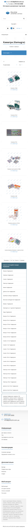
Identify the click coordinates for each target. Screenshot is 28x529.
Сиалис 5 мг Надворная (9, 345)
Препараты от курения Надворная (12, 308)
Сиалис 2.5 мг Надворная (9, 341)
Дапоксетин (19, 502)
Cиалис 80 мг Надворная (9, 365)
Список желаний (5, 490)
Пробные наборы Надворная (10, 295)
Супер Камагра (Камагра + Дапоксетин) (14, 250)
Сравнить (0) (22, 61)
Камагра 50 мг (14, 115)
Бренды (3, 467)
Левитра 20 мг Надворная (9, 369)
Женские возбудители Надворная (11, 299)
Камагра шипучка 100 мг (14, 223)
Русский (13, 24)
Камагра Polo (14, 142)
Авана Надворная (7, 287)
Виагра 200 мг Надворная (9, 336)
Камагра (16, 46)
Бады (16, 506)
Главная (11, 46)
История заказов (5, 488)
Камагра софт (14, 196)
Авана (13, 502)
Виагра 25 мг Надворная (9, 316)
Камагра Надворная (8, 275)
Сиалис (5, 502)
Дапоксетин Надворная (9, 291)
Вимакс (17, 504)
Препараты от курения (9, 506)
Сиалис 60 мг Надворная (9, 361)
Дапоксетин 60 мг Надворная (10, 390)
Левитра (9, 502)
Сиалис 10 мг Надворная (9, 349)
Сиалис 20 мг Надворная (9, 353)
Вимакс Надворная (8, 304)
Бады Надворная (7, 312)
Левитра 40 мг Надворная (9, 382)
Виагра (14, 501)
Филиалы (3, 471)
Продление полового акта (8, 454)
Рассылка (3, 493)
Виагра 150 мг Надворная (9, 332)
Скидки (3, 473)
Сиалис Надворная (8, 279)
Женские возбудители (8, 504)
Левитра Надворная (8, 283)
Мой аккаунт (4, 486)
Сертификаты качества (7, 437)
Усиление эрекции (6, 452)
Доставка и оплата (6, 433)
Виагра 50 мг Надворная (9, 320)
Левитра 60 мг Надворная (9, 373)
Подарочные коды (6, 469)
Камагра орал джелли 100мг (14, 169)
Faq (2, 435)
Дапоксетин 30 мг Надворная (10, 386)
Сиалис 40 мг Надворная (9, 357)
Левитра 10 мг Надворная (9, 378)
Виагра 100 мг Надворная (9, 324)
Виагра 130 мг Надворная (9, 328)
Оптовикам (4, 439)
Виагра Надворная (8, 271)
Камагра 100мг (14, 88)
